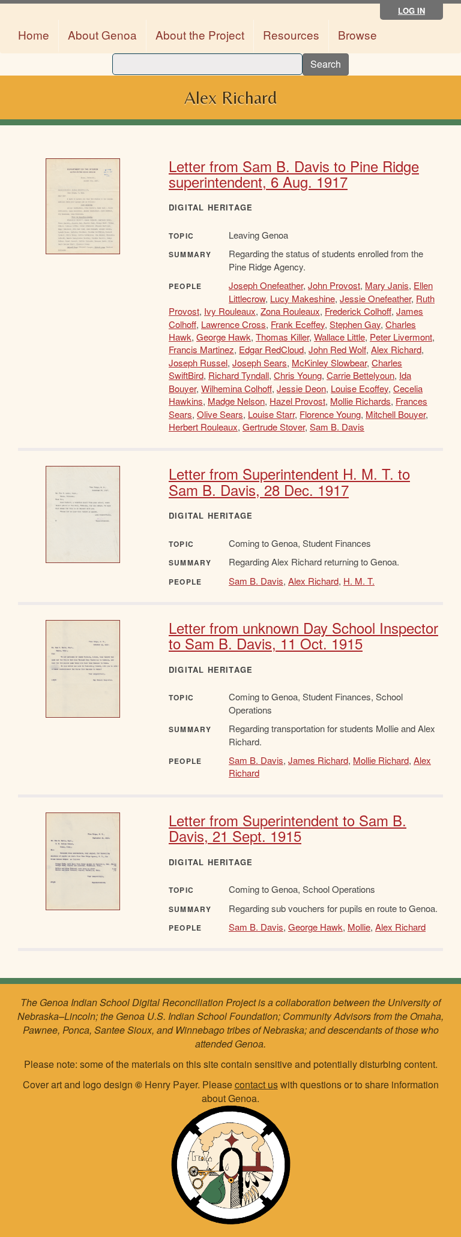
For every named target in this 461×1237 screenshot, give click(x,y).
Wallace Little (339, 336)
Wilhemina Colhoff (236, 388)
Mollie (359, 926)
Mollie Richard (381, 760)
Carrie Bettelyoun (360, 375)
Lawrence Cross (233, 324)
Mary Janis (387, 285)
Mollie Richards (360, 401)
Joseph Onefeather (266, 285)
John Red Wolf (337, 349)
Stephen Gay (355, 324)
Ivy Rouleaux (230, 311)
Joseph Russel (198, 362)
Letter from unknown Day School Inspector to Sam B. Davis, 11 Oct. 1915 (303, 635)
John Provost (334, 285)
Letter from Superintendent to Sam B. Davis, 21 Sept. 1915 (287, 827)
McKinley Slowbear (329, 362)
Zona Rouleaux (290, 311)
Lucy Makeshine (302, 298)
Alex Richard (396, 349)
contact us (256, 1084)
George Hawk (223, 336)
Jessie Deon (301, 388)
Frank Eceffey (298, 324)
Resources (291, 34)
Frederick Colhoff (358, 311)
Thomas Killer (282, 336)
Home (33, 34)
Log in (411, 10)
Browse (357, 34)
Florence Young (330, 414)
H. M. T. (359, 580)
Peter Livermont (401, 336)
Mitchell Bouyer (396, 414)
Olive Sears (220, 414)
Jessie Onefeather (375, 298)
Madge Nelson (236, 401)
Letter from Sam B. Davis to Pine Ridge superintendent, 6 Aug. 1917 (294, 173)
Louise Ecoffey (359, 388)
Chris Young (298, 375)
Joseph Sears (259, 362)
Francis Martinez (201, 349)
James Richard (318, 760)
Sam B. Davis (337, 426)
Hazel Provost (297, 401)
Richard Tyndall (238, 375)
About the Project (199, 34)
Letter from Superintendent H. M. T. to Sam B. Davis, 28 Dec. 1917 (289, 481)
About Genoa (102, 34)
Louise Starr (271, 414)
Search (325, 64)
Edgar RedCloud (271, 349)
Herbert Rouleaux (203, 426)
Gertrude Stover (274, 426)
